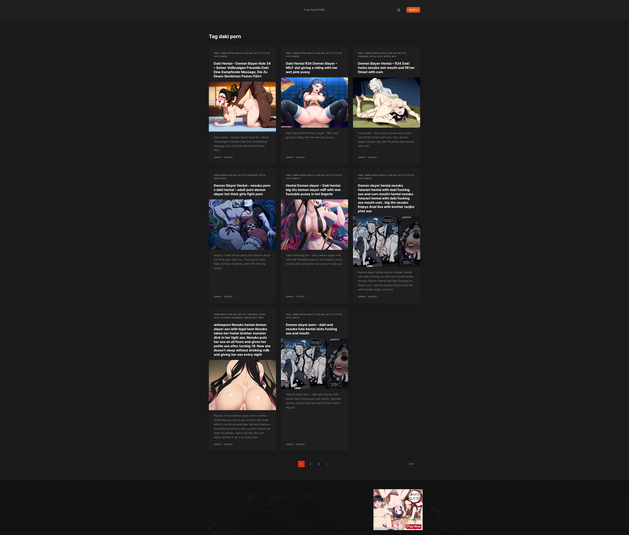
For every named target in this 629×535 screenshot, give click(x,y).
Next (411, 464)
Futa (216, 56)
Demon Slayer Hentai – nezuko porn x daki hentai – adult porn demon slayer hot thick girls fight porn (242, 190)
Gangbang (237, 317)
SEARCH (413, 10)
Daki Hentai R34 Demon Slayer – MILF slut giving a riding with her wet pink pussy (311, 68)
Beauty (240, 53)
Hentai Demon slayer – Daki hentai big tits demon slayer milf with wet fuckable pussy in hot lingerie (313, 190)
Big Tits (258, 53)
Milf (394, 56)
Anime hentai (227, 53)
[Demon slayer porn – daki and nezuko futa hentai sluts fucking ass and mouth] (314, 364)
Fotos (266, 53)
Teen (260, 317)
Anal (216, 53)
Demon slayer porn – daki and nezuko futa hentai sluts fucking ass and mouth (311, 329)
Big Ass (249, 53)
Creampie (363, 56)
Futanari (225, 317)
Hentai (223, 56)
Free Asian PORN (314, 9)
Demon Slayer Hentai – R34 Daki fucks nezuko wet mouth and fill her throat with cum (386, 68)
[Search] (399, 10)
